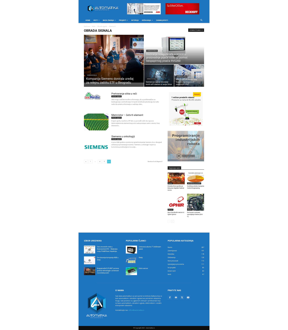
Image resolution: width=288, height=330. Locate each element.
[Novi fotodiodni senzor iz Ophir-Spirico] (176, 202)
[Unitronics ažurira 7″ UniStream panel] (131, 249)
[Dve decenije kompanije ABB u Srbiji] (89, 260)
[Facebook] (170, 297)
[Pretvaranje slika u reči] (92, 95)
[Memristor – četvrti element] (96, 122)
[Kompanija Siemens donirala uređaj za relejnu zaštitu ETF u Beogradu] (114, 59)
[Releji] (131, 260)
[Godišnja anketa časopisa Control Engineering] (195, 178)
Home (88, 20)
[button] (201, 20)
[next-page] (172, 221)
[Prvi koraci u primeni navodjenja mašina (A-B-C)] (195, 202)
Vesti (95, 20)
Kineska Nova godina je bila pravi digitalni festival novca (176, 188)
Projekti (122, 20)
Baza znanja (108, 20)
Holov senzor (143, 268)
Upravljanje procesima (194, 183)
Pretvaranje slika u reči (124, 93)
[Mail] (176, 297)
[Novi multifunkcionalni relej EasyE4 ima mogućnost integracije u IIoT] (189, 75)
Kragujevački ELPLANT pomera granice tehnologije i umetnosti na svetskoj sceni (108, 270)
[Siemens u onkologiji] (96, 143)
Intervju (135, 20)
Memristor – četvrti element (127, 115)
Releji (141, 257)
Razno (170, 183)
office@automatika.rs (136, 310)
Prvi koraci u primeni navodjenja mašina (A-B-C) (195, 214)
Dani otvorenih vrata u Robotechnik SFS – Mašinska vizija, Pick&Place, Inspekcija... (107, 249)
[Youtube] (188, 297)
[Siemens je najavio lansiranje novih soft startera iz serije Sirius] (159, 75)
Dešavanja (146, 20)
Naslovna (87, 26)
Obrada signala (102, 26)
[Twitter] (182, 297)
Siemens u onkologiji (123, 136)
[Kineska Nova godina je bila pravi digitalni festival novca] (176, 178)
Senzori (170, 209)
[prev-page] (86, 161)
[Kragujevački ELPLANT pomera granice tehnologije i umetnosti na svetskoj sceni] (89, 271)
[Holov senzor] (131, 271)
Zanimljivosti (162, 20)
